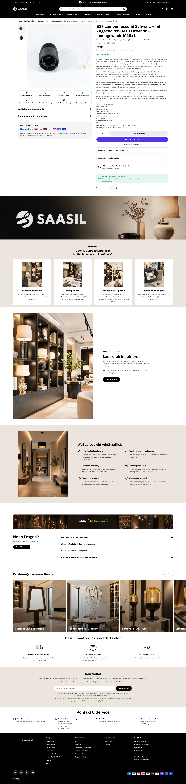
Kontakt (15, 2)
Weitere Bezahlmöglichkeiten (132, 144)
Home (20, 21)
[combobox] (93, 9)
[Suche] (124, 9)
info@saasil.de (117, 721)
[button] (39, 628)
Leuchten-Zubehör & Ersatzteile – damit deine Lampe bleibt (43, 21)
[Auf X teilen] (110, 188)
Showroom (23, 2)
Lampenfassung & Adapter (126, 40)
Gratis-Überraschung (139, 678)
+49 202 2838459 (64, 721)
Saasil (20, 779)
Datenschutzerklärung (103, 695)
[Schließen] (166, 176)
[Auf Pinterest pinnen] (116, 188)
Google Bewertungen (163, 2)
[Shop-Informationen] (164, 167)
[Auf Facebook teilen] (105, 188)
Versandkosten (107, 50)
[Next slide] (170, 574)
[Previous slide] (164, 574)
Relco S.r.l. (107, 40)
